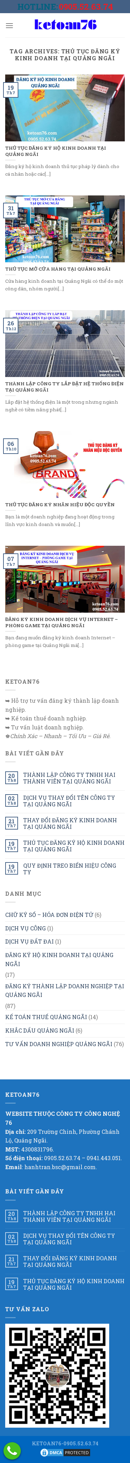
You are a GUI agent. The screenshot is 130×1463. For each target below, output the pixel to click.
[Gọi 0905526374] (12, 1451)
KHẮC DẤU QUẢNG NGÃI (39, 1030)
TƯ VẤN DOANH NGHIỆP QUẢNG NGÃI (58, 1044)
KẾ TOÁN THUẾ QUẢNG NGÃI (46, 1016)
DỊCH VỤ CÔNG (25, 928)
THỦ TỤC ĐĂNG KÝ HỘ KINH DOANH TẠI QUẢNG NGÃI (73, 845)
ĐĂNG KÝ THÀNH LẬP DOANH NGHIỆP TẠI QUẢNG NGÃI (64, 990)
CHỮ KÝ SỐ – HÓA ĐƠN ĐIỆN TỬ (49, 914)
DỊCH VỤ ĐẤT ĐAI (29, 941)
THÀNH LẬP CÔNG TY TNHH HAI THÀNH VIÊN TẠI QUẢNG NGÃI (69, 778)
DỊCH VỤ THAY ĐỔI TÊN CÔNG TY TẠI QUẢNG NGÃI (69, 800)
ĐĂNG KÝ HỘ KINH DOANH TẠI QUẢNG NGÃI (59, 959)
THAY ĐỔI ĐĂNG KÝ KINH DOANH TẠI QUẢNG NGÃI (70, 823)
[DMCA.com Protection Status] (65, 1452)
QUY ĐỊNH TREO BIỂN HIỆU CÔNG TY (69, 868)
